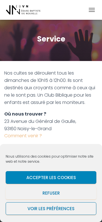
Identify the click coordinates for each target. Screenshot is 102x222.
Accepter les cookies (51, 177)
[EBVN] (25, 10)
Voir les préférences (51, 209)
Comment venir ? (23, 135)
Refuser (51, 193)
